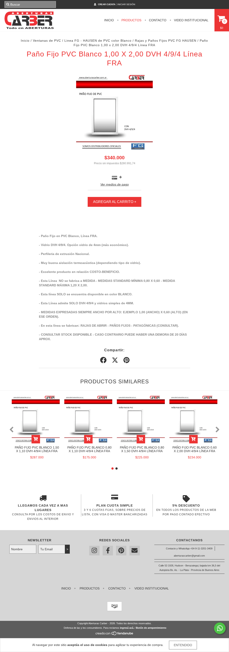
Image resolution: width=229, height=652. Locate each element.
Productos (131, 20)
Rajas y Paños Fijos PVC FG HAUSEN (165, 40)
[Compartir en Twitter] (115, 360)
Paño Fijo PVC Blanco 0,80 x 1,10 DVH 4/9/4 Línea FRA (89, 449)
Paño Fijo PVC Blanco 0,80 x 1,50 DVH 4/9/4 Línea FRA (142, 449)
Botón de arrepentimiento (151, 627)
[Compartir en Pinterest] (126, 360)
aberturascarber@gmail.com (189, 555)
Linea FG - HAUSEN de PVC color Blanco (97, 40)
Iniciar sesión (126, 4)
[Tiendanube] (114, 634)
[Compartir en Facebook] (103, 360)
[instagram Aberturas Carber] (94, 550)
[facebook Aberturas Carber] (108, 550)
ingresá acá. (127, 627)
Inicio (109, 20)
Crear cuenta (106, 4)
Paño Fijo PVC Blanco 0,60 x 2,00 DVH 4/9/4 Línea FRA (194, 449)
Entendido (183, 645)
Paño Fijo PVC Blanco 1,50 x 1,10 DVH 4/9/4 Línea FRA (37, 449)
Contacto (157, 20)
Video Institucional (190, 20)
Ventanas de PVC (47, 40)
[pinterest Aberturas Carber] (121, 550)
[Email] (134, 550)
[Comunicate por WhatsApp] (220, 628)
